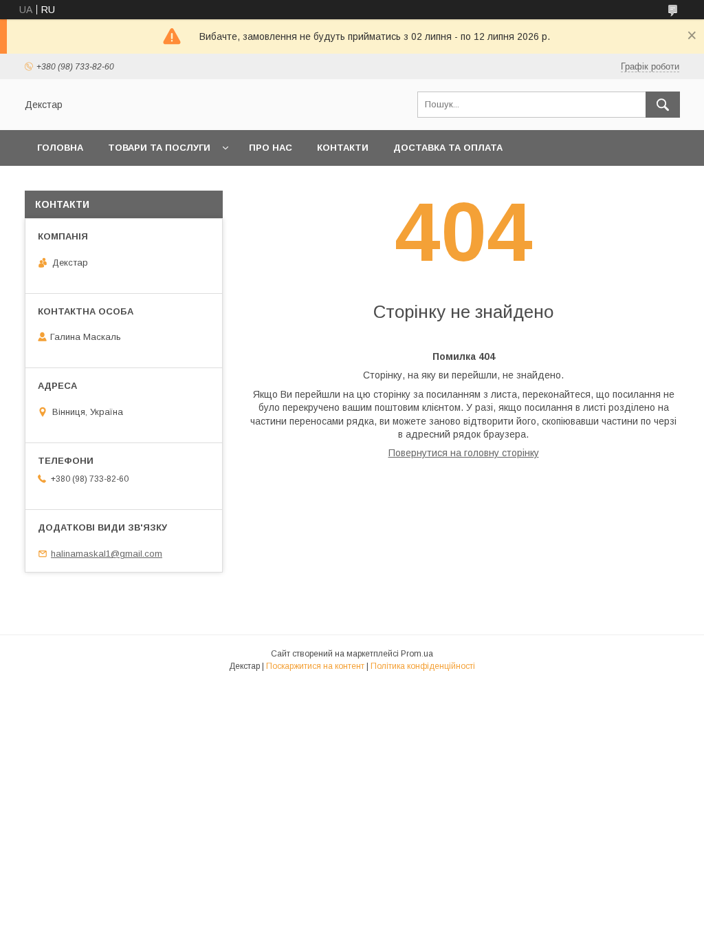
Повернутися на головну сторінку (463, 452)
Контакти (342, 147)
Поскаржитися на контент (315, 666)
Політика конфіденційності (423, 666)
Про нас (270, 147)
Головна (60, 147)
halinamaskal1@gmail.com (106, 553)
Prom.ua (417, 654)
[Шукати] (663, 105)
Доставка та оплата (448, 147)
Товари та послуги (159, 147)
